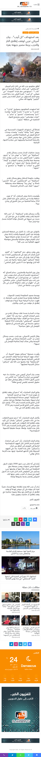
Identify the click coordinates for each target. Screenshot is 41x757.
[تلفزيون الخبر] (24, 4)
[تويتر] (30, 520)
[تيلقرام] (28, 524)
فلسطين (28, 28)
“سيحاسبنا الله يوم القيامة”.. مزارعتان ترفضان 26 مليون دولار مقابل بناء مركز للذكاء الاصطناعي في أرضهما (11, 631)
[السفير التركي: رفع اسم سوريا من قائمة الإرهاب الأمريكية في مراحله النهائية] (30, 620)
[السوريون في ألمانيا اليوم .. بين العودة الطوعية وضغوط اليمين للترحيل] (30, 597)
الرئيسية (34, 28)
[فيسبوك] (35, 520)
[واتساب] (16, 520)
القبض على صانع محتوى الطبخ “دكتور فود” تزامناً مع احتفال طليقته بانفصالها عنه (11, 607)
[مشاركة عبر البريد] (18, 524)
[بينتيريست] (21, 520)
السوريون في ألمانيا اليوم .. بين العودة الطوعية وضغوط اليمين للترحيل (30, 606)
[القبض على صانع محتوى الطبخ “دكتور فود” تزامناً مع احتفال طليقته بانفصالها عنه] (11, 597)
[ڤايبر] (23, 524)
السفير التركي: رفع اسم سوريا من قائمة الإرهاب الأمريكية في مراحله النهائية (31, 630)
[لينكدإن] (25, 520)
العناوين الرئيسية (34, 32)
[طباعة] (13, 524)
